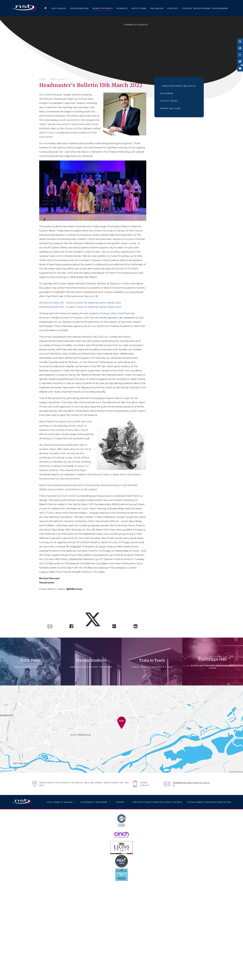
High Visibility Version (59, 802)
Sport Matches (170, 108)
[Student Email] (240, 68)
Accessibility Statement (94, 802)
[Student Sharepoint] (240, 62)
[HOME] (45, 8)
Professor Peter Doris (111, 313)
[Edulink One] (240, 55)
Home (42, 79)
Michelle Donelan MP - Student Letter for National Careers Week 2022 (80, 307)
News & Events (58, 79)
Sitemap (120, 802)
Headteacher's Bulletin (179, 86)
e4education (224, 802)
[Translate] (240, 48)
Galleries (166, 93)
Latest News (169, 101)
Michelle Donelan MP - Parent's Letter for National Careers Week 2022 (80, 302)
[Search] (240, 41)
